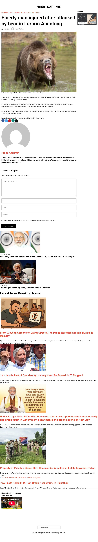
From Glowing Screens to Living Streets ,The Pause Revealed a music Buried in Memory (46, 334)
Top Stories (36, 12)
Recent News (25, 12)
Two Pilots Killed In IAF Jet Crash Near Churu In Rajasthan (34, 483)
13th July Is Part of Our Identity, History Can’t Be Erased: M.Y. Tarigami (41, 375)
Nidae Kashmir (19, 29)
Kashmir (17, 12)
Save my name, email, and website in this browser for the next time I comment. (29, 220)
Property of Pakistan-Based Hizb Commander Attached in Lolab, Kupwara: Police (47, 468)
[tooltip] (85, 1)
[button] (58, 527)
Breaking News (7, 12)
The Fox (62, 532)
